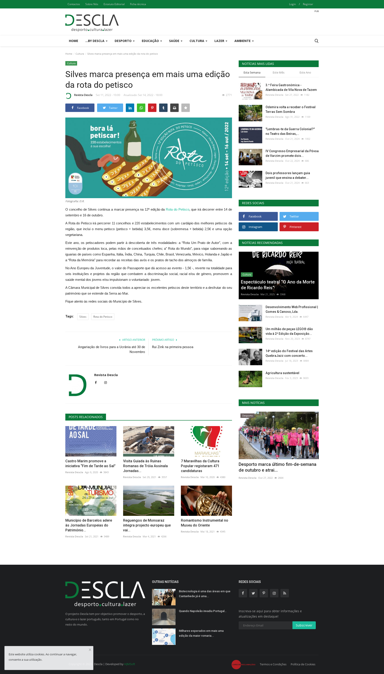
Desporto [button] (123, 41)
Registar (308, 4)
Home (73, 41)
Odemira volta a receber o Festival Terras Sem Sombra (291, 109)
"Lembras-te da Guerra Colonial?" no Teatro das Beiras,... (290, 131)
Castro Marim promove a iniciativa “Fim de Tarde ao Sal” (90, 463)
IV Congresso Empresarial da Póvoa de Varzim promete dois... (292, 153)
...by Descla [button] (95, 41)
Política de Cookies (303, 664)
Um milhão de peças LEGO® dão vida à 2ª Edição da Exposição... (289, 331)
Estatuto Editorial (114, 4)
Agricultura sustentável (282, 373)
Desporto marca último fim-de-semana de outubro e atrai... (277, 467)
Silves (82, 317)
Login (292, 4)
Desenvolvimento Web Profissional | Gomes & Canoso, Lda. (292, 309)
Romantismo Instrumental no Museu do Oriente (204, 522)
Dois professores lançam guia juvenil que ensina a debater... (288, 175)
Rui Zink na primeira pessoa (172, 347)
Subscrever (304, 625)
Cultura (80, 53)
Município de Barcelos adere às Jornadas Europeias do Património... (88, 525)
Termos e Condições (273, 664)
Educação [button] (151, 41)
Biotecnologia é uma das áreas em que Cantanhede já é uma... (204, 594)
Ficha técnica (138, 4)
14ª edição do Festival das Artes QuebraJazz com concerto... (289, 353)
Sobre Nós (91, 4)
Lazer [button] (219, 41)
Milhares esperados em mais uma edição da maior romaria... (201, 633)
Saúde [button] (174, 41)
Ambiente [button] (243, 41)
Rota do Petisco (177, 209)
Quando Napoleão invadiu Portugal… (202, 611)
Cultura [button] (197, 41)
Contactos (74, 4)
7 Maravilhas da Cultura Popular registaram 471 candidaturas (200, 466)
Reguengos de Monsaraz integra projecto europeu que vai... (147, 525)
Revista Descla (83, 95)
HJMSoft (129, 664)
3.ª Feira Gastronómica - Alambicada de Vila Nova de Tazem (291, 87)
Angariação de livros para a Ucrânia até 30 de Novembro (111, 349)
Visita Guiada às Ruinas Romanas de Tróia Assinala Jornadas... (145, 466)
